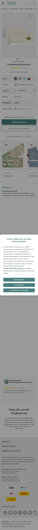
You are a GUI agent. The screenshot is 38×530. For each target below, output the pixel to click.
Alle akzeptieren (19, 280)
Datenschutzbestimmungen (12, 268)
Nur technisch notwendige (19, 290)
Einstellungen (19, 285)
